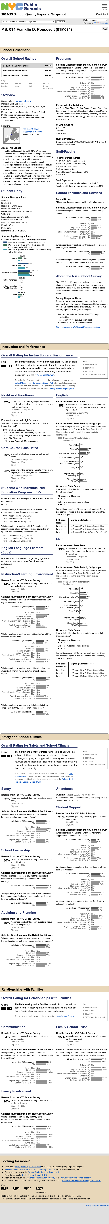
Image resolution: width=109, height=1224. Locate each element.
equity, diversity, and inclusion (28, 1166)
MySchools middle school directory (76, 1177)
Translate (104, 22)
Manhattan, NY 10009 (32, 131)
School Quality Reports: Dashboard (43, 1172)
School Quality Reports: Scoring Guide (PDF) (34, 382)
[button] (104, 7)
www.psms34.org (23, 101)
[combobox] (27, 21)
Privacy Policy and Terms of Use (97, 1205)
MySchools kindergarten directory (40, 1177)
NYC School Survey (44, 374)
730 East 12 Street (31, 128)
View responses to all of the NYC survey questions (78, 326)
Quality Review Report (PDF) (61, 388)
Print (105, 29)
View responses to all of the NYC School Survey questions (30, 1169)
